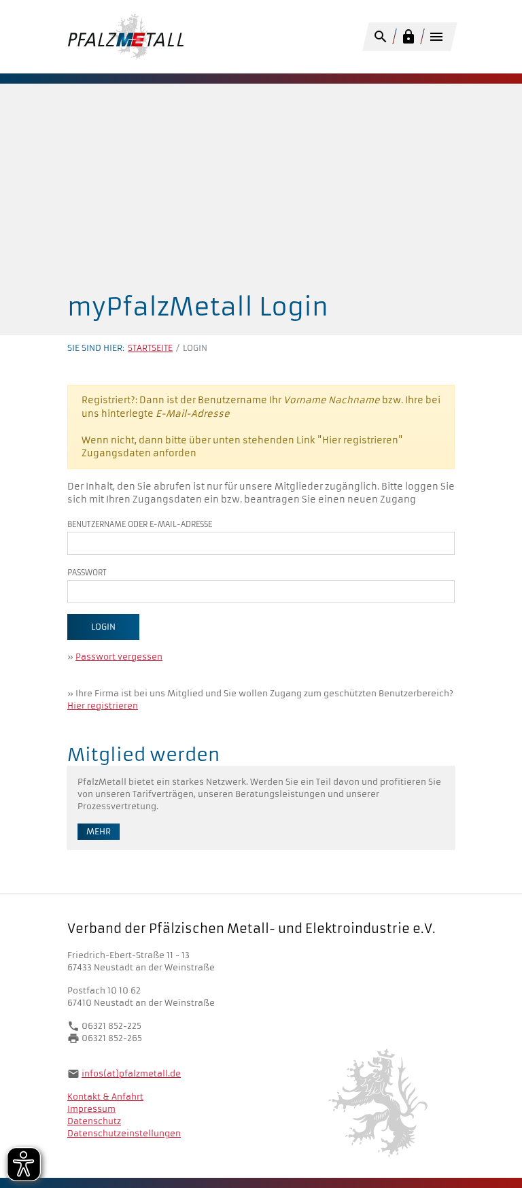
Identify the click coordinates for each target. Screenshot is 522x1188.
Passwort (87, 572)
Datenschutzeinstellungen (124, 1133)
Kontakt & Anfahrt (105, 1096)
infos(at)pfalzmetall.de (131, 1073)
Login (103, 627)
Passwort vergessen (118, 656)
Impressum (91, 1109)
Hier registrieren (102, 705)
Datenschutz (94, 1121)
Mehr (98, 831)
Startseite (150, 348)
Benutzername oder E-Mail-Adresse (139, 524)
